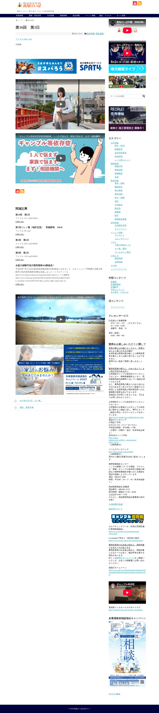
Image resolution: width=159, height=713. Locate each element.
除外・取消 (120, 146)
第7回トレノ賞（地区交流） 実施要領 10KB (39, 227)
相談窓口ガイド (116, 509)
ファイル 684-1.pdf (24, 39)
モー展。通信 (121, 249)
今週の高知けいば (123, 245)
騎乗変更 (119, 149)
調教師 (118, 212)
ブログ (114, 242)
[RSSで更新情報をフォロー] (140, 3)
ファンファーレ (118, 307)
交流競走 (119, 205)
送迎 (117, 177)
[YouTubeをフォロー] (135, 3)
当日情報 (50, 15)
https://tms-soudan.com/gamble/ (121, 452)
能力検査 (119, 190)
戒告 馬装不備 (27, 407)
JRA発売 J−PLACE (120, 292)
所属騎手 (115, 287)
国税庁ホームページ (126, 558)
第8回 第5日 (22, 253)
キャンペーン (121, 229)
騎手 (117, 216)
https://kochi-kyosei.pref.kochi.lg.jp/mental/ (126, 610)
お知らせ (115, 256)
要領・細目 (120, 183)
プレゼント (120, 235)
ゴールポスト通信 (123, 252)
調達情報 (119, 258)
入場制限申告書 (116, 504)
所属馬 (114, 282)
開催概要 (119, 173)
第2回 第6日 (22, 240)
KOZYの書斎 (114, 694)
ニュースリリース (119, 269)
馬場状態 (119, 156)
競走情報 (76, 15)
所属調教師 (116, 284)
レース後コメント (123, 160)
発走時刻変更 (121, 153)
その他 (114, 266)
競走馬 (118, 208)
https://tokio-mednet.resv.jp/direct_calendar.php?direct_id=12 (123, 440)
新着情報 (19, 15)
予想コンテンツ (118, 290)
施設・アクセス (105, 15)
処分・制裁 (120, 198)
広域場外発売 (121, 225)
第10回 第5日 (23, 214)
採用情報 (119, 262)
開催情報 (63, 15)
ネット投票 (121, 15)
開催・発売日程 (35, 15)
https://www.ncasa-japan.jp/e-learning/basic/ (126, 540)
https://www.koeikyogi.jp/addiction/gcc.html (126, 417)
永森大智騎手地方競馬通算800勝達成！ (35, 265)
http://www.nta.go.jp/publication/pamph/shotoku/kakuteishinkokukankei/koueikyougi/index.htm (127, 572)
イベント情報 (90, 15)
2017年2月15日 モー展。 (31, 401)
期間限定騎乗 (121, 219)
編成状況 (119, 187)
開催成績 (119, 170)
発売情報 (115, 223)
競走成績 (100, 34)
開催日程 (119, 166)
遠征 (117, 201)
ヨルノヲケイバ (122, 239)
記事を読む (20, 222)
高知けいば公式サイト (82, 709)
